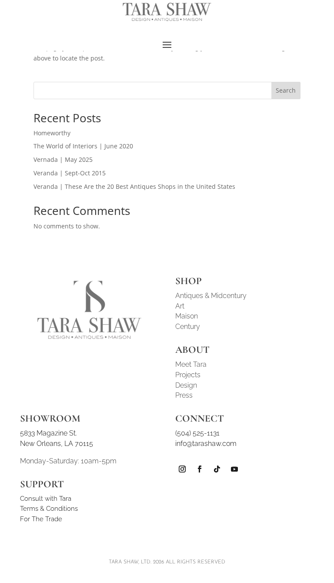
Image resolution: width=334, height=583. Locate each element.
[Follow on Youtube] (234, 469)
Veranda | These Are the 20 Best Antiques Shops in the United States (134, 186)
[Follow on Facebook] (200, 469)
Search (286, 90)
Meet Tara (191, 364)
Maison (186, 316)
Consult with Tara (45, 499)
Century (187, 326)
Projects (187, 375)
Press (184, 395)
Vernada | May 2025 (63, 159)
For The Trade (41, 519)
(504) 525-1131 (197, 433)
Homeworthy (51, 133)
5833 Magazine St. (48, 433)
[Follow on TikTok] (217, 469)
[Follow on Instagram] (182, 469)
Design (186, 385)
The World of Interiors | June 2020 (83, 146)
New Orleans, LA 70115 (56, 443)
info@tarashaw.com (206, 443)
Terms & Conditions (49, 509)
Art (179, 306)
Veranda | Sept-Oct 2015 (69, 173)
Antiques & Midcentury (211, 296)
